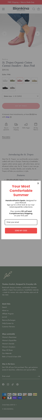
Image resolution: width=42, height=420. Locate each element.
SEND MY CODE (21, 231)
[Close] (38, 183)
